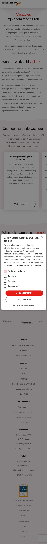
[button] (23, 305)
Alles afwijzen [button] (24, 299)
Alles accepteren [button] (24, 293)
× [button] (42, 237)
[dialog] (23, 272)
